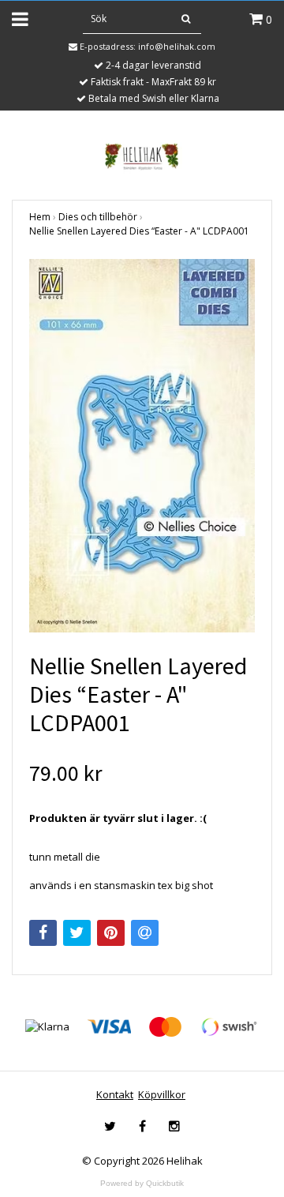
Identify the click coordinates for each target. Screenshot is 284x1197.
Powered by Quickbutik (142, 1183)
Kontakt (114, 1094)
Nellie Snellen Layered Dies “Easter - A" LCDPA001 (139, 231)
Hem (39, 216)
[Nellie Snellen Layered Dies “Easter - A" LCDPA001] (142, 445)
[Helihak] (141, 156)
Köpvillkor (161, 1094)
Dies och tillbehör (97, 216)
